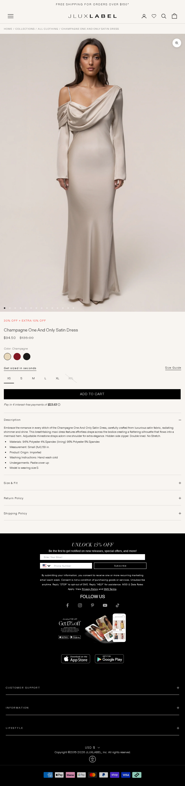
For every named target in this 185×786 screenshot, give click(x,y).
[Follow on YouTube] (105, 605)
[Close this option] (92, 759)
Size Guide (173, 367)
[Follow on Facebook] (67, 605)
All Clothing (48, 29)
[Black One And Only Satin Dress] (26, 356)
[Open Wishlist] (154, 16)
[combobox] (46, 566)
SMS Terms (110, 589)
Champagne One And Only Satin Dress (90, 29)
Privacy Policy (90, 589)
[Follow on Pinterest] (92, 605)
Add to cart (92, 394)
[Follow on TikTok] (117, 605)
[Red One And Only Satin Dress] (17, 356)
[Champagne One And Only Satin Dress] (7, 356)
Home (8, 29)
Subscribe (120, 566)
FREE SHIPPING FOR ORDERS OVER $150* (92, 4)
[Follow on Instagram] (80, 605)
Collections (25, 29)
